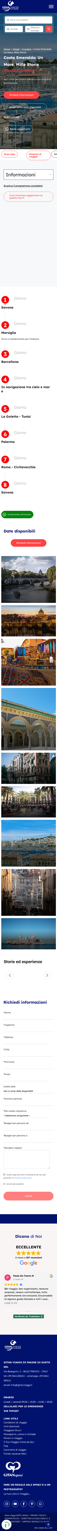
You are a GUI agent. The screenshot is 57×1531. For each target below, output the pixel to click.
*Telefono (8, 1037)
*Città (6, 1049)
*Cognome (9, 1024)
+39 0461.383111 (16, 1375)
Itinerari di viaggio (35, 155)
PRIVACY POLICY (38, 1515)
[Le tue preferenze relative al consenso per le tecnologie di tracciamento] (6, 1526)
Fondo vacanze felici (15, 1453)
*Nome (7, 1012)
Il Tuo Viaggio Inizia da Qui (19, 1441)
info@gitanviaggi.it (21, 1385)
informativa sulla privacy (22, 1178)
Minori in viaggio (13, 1438)
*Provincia (8, 1061)
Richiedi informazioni (21, 94)
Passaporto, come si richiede (20, 1434)
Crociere (26, 49)
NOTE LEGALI (22, 1515)
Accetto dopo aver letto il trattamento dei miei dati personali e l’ (24, 1176)
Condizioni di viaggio (15, 1422)
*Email (6, 1074)
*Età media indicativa (14, 1111)
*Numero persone (12, 1098)
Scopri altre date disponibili (25, 107)
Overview (9, 154)
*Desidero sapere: (12, 1147)
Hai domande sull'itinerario (19, 514)
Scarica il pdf (11, 117)
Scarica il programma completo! (23, 185)
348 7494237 (11, 1410)
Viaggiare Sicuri (12, 1430)
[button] (10, 975)
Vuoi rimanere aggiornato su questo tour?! (26, 196)
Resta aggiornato (20, 129)
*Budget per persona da (16, 1123)
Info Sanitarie (11, 1426)
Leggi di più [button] (10, 1302)
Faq (6, 1445)
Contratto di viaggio (15, 1449)
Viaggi (16, 49)
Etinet (49, 1528)
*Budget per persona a (15, 1135)
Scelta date (9, 1086)
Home (7, 49)
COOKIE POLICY (12, 1518)
